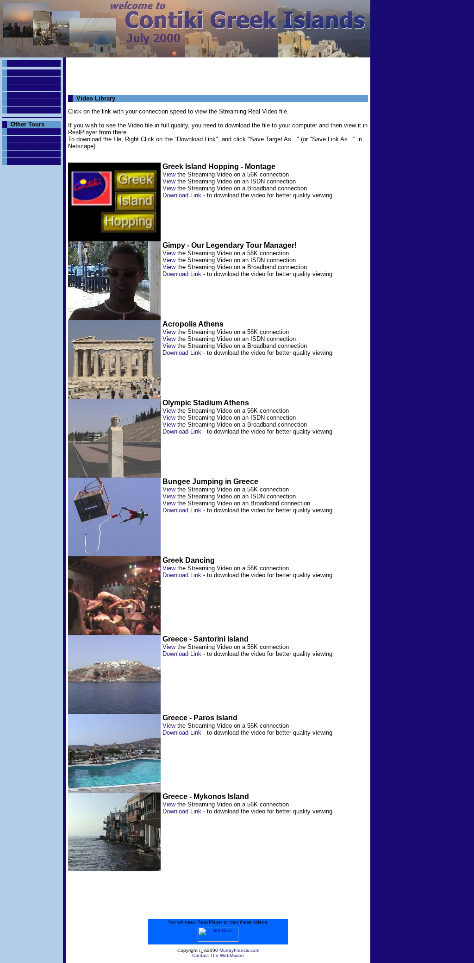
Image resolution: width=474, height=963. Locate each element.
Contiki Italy (28, 161)
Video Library (30, 95)
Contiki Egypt (30, 146)
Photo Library (30, 87)
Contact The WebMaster (218, 955)
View (168, 174)
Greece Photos (32, 80)
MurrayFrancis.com (239, 950)
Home (19, 63)
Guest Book (27, 110)
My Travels (26, 131)
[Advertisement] (218, 74)
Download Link (181, 195)
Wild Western (30, 154)
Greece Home (30, 72)
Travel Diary (27, 102)
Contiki (21, 139)
